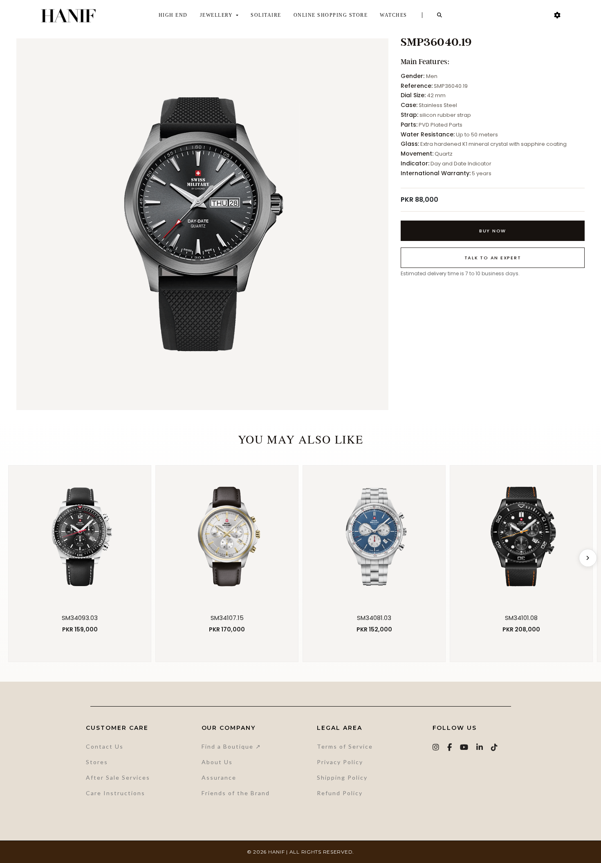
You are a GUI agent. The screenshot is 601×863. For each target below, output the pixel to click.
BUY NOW (492, 230)
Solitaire (266, 15)
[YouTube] (464, 747)
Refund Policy (340, 792)
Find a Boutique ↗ (231, 746)
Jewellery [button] (217, 15)
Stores (97, 761)
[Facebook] (450, 747)
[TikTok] (494, 747)
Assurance (219, 777)
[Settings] (557, 15)
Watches (393, 15)
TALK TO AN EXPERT (492, 257)
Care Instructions (115, 792)
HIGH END (173, 15)
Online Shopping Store (331, 15)
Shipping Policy (342, 777)
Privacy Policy (340, 761)
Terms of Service (345, 746)
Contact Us (104, 746)
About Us (217, 761)
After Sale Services (118, 777)
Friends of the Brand (236, 792)
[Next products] (588, 558)
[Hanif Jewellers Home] (68, 15)
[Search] (440, 15)
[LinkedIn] (480, 747)
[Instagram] (436, 747)
